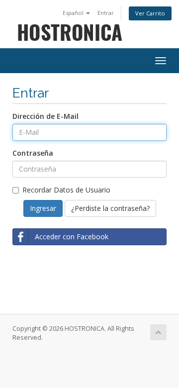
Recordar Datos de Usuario (66, 189)
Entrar (105, 12)
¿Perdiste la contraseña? (110, 208)
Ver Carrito (150, 13)
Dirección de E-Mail (45, 116)
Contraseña (32, 153)
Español (74, 12)
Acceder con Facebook (71, 236)
